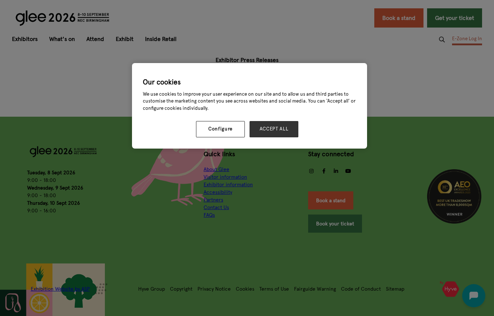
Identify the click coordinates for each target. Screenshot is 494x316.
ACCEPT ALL (274, 129)
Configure (220, 129)
